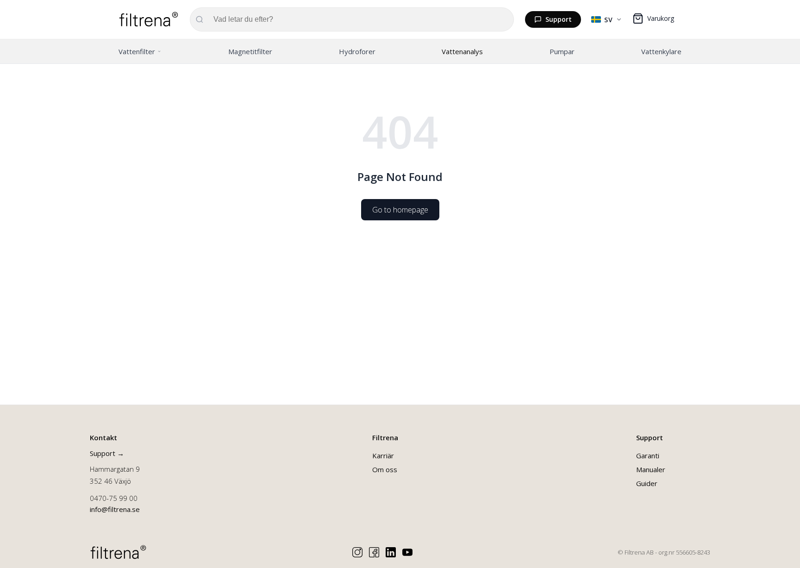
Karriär (383, 455)
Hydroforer (357, 51)
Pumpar (562, 51)
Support (558, 19)
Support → (107, 453)
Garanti (647, 455)
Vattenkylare (661, 51)
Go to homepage (400, 210)
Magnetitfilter (250, 51)
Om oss (384, 469)
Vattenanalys (462, 51)
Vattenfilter (137, 51)
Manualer (650, 469)
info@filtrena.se (115, 509)
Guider (646, 483)
